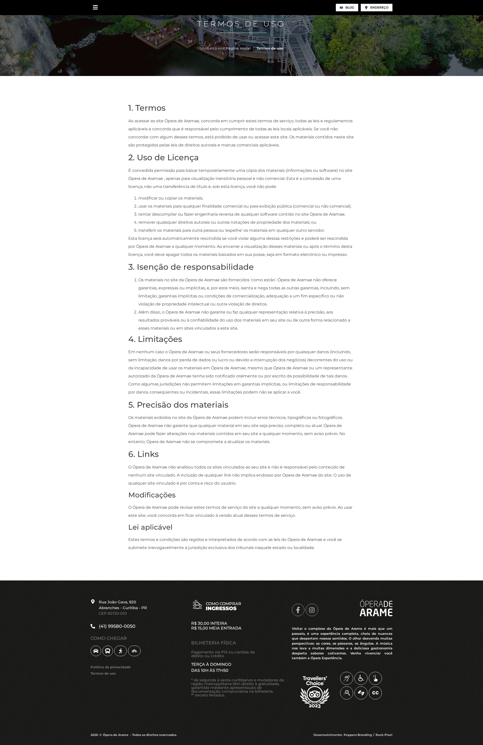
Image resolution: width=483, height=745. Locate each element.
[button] (95, 8)
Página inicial (238, 48)
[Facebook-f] (298, 610)
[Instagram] (312, 610)
